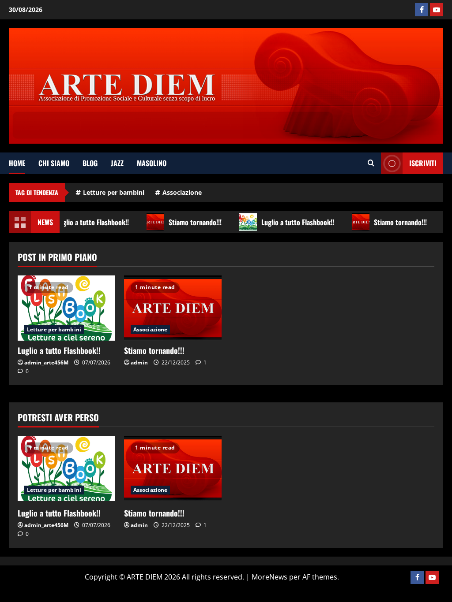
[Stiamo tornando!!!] (173, 307)
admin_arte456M (46, 362)
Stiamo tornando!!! (192, 222)
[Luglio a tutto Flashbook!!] (66, 307)
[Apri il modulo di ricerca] (371, 163)
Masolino (151, 163)
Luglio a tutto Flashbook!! (90, 222)
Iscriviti (423, 163)
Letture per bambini (113, 192)
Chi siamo (53, 163)
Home (17, 163)
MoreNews (269, 577)
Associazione (182, 192)
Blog (90, 163)
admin (139, 362)
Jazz (117, 163)
